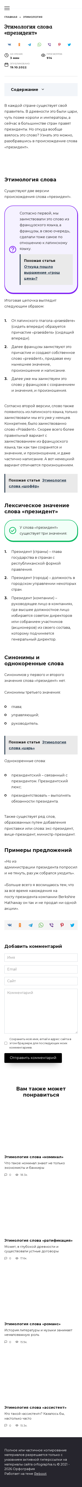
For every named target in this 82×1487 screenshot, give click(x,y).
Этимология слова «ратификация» (38, 1240)
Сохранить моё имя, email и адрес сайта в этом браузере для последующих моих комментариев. (40, 1043)
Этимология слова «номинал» (33, 1157)
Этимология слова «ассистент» (35, 1407)
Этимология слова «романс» (32, 1324)
